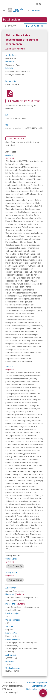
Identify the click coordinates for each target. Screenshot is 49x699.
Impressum (42, 682)
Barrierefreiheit (39, 686)
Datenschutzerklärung (36, 689)
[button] (38, 4)
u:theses (36, 10)
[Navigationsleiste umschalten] (4, 10)
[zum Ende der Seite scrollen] (43, 693)
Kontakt (31, 682)
